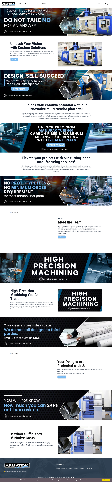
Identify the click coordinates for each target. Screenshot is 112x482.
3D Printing (45, 4)
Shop (21, 4)
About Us (62, 237)
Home (58, 468)
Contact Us (55, 4)
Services (14, 59)
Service (37, 4)
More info (89, 480)
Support (28, 4)
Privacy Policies (73, 468)
